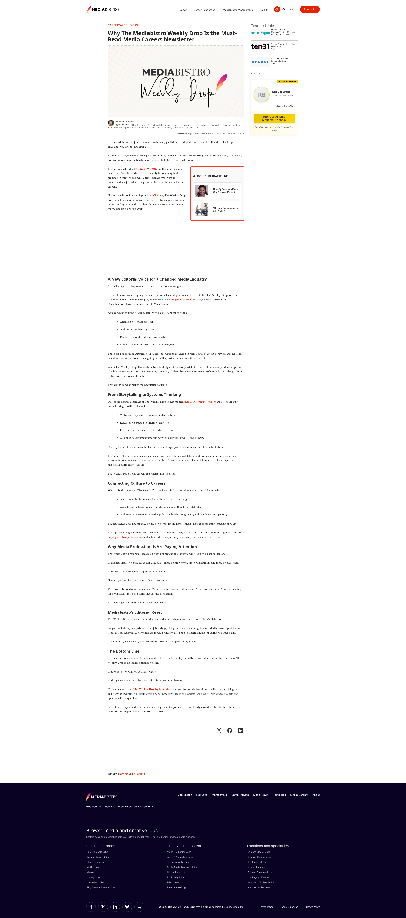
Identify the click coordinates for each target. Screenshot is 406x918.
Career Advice (240, 794)
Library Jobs (93, 877)
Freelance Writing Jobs (179, 887)
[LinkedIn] (115, 907)
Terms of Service (289, 906)
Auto (291, 9)
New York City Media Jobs (261, 882)
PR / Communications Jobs (101, 887)
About (316, 794)
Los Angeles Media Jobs (260, 877)
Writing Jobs (93, 867)
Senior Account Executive (283, 44)
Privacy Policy (312, 906)
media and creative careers (200, 401)
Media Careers (299, 794)
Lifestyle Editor (278, 30)
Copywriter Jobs (176, 872)
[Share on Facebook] (229, 730)
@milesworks (122, 124)
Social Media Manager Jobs (182, 867)
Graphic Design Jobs (98, 857)
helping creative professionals (125, 537)
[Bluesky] (127, 907)
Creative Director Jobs (259, 857)
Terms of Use (266, 906)
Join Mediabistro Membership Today (274, 118)
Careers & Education (123, 25)
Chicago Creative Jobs (259, 872)
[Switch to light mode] (277, 9)
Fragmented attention (183, 299)
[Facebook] (91, 907)
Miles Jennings (126, 121)
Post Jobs (310, 9)
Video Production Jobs (179, 852)
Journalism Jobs (95, 882)
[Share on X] (218, 730)
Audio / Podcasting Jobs (180, 857)
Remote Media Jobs (97, 852)
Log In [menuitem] (264, 9)
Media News (260, 794)
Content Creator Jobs (258, 852)
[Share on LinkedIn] (240, 730)
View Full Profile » (285, 106)
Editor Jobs (173, 882)
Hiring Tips (279, 794)
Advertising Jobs (256, 867)
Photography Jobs (96, 862)
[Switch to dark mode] (284, 9)
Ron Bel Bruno (281, 91)
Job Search (185, 794)
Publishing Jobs (175, 877)
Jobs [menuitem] (183, 9)
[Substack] (139, 907)
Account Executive (280, 58)
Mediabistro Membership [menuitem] (238, 9)
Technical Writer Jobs (178, 862)
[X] (103, 907)
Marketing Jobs (95, 872)
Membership (219, 794)
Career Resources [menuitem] (204, 9)
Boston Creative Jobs (258, 887)
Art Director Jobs (256, 862)
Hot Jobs (201, 794)
